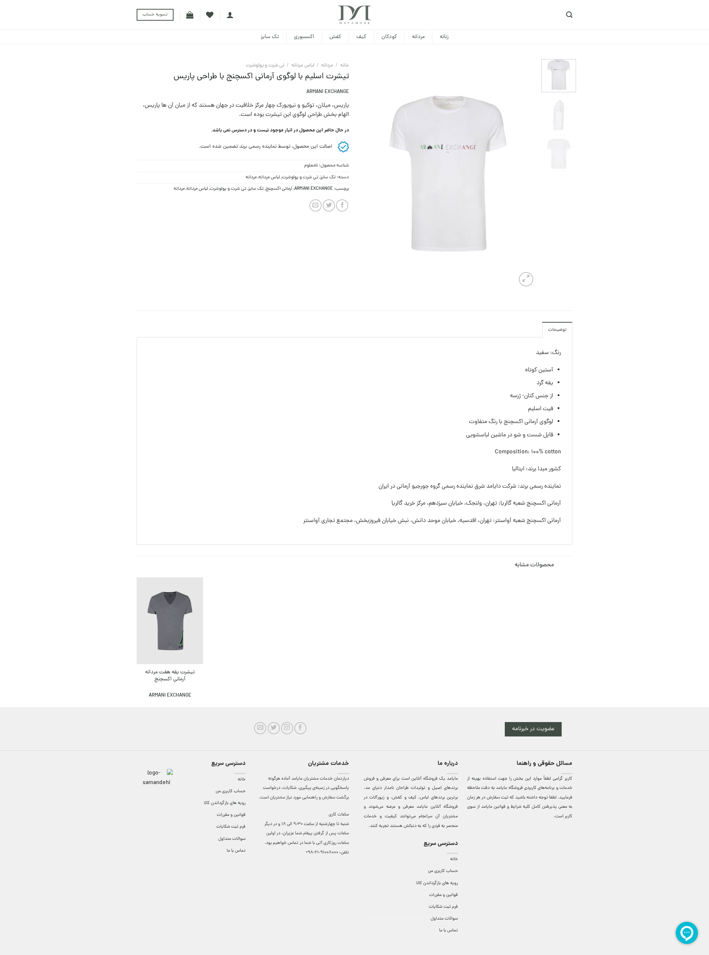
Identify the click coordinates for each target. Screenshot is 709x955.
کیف (361, 37)
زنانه (444, 37)
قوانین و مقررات (443, 895)
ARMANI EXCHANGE (327, 92)
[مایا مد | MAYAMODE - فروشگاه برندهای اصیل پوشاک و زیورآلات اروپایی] (354, 15)
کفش (335, 37)
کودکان (389, 37)
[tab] (557, 329)
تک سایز (270, 37)
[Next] (367, 174)
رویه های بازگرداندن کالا (437, 883)
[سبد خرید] (189, 15)
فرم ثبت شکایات (443, 907)
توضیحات (557, 329)
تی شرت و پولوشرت (265, 65)
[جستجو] (569, 15)
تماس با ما (448, 930)
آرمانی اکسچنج (279, 188)
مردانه (418, 37)
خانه (344, 65)
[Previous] (523, 174)
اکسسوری (304, 37)
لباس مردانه (302, 65)
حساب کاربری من (443, 871)
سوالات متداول (444, 919)
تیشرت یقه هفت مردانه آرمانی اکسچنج (170, 676)
